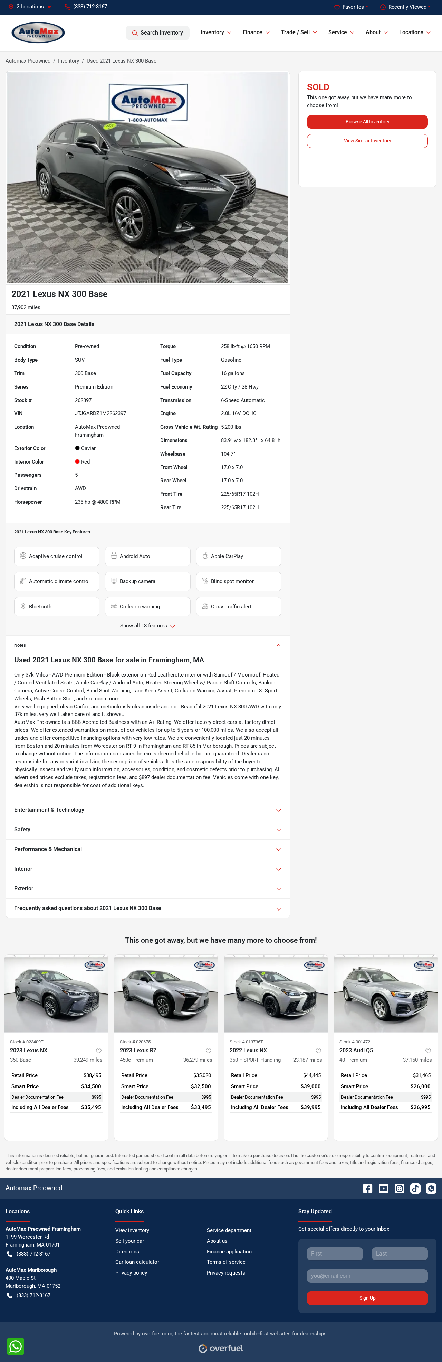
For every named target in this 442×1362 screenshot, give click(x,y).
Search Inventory (162, 32)
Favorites (353, 7)
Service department (229, 1230)
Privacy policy (131, 1273)
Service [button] (337, 32)
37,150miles (417, 1060)
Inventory (68, 61)
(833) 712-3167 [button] (90, 6)
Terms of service (226, 1262)
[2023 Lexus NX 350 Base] (56, 994)
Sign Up (367, 1298)
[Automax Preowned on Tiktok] (413, 1188)
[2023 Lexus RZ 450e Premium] (166, 994)
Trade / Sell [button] (295, 32)
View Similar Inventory (367, 140)
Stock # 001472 (354, 1041)
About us (217, 1241)
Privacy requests (226, 1273)
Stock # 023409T (27, 1041)
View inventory (132, 1230)
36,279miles (197, 1060)
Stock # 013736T (246, 1041)
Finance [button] (252, 32)
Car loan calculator (137, 1262)
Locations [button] (411, 32)
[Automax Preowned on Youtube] (381, 1188)
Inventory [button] (212, 32)
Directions (127, 1252)
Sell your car (129, 1241)
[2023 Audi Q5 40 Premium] (386, 994)
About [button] (373, 32)
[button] (32, 6)
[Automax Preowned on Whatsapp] (428, 1188)
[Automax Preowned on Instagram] (397, 1188)
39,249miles (88, 1060)
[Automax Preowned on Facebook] (365, 1188)
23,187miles (307, 1060)
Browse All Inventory (368, 121)
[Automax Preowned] (38, 33)
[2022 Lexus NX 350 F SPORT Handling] (276, 994)
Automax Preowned (28, 61)
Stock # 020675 (135, 1041)
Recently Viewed (407, 7)
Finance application (229, 1252)
